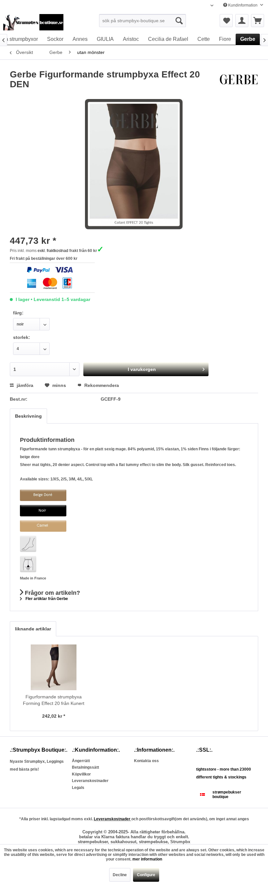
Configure (146, 875)
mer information (147, 859)
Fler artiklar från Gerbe (46, 598)
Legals (78, 787)
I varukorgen (142, 369)
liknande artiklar (33, 628)
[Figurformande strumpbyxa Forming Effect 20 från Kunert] (53, 667)
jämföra (24, 385)
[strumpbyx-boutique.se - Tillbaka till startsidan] (33, 22)
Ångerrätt (81, 761)
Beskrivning (28, 416)
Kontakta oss (146, 761)
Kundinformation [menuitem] (243, 5)
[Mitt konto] (241, 20)
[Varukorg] (257, 20)
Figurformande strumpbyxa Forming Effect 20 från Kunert (53, 700)
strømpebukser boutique (226, 794)
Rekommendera (101, 385)
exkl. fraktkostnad (53, 250)
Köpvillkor (81, 774)
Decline (120, 875)
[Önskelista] (226, 20)
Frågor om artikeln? (51, 593)
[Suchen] (179, 20)
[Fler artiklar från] (238, 81)
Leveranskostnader (90, 780)
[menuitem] (142, 20)
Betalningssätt (85, 767)
